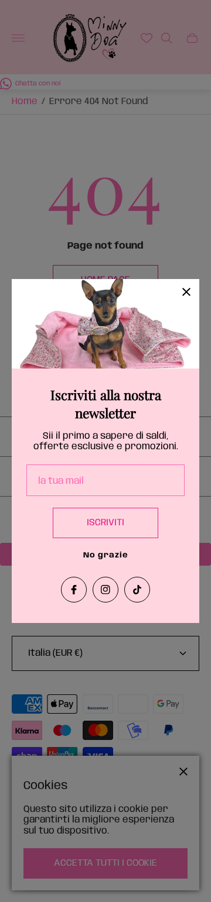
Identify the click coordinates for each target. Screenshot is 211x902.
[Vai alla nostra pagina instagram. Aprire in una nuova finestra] (105, 590)
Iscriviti (105, 523)
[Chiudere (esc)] (186, 292)
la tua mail (61, 481)
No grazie (105, 555)
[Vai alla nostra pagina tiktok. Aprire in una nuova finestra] (137, 590)
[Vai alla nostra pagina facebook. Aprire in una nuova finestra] (74, 590)
